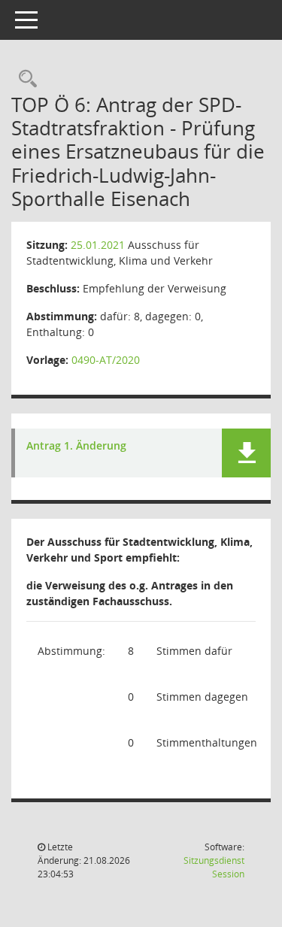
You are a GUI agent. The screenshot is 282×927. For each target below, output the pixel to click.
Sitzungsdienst (213, 867)
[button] (246, 453)
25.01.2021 (98, 245)
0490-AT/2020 (105, 360)
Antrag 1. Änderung (76, 446)
